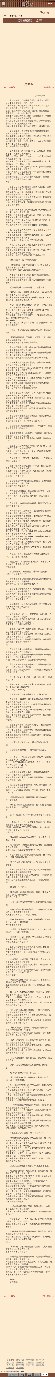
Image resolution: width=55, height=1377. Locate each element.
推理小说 (13, 16)
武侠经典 (20, 1362)
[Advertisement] (27, 52)
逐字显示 (13, 1375)
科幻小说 (10, 1362)
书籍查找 (10, 1367)
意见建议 (20, 1367)
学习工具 (30, 1365)
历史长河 (40, 1362)
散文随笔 (20, 1365)
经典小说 (20, 1360)
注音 (29, 1375)
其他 (20, 16)
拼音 (22, 1375)
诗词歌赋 (40, 1365)
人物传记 (30, 1362)
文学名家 (30, 1360)
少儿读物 (10, 1360)
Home (5, 16)
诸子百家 (10, 1365)
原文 (37, 1375)
